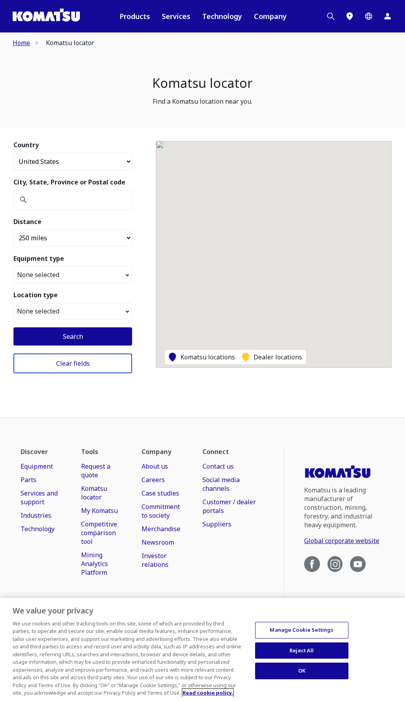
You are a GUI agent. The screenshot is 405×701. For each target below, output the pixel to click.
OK (301, 670)
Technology (222, 16)
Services (176, 16)
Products (134, 16)
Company (270, 16)
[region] (202, 649)
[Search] (330, 16)
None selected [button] (38, 274)
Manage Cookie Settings (301, 629)
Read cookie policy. (208, 692)
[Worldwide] (368, 16)
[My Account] (387, 16)
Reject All (302, 650)
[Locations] (349, 16)
